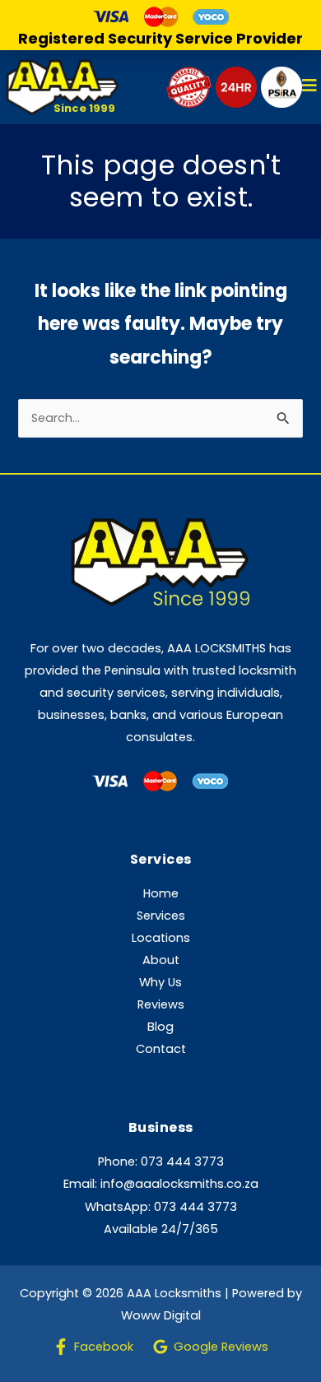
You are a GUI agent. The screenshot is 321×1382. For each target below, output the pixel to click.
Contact (161, 1049)
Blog (160, 1026)
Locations (161, 938)
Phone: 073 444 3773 (161, 1161)
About (160, 960)
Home (161, 893)
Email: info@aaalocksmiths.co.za (160, 1184)
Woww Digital (161, 1315)
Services (161, 915)
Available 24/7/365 (161, 1229)
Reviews (160, 1004)
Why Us (160, 982)
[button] (309, 88)
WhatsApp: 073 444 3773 (161, 1207)
